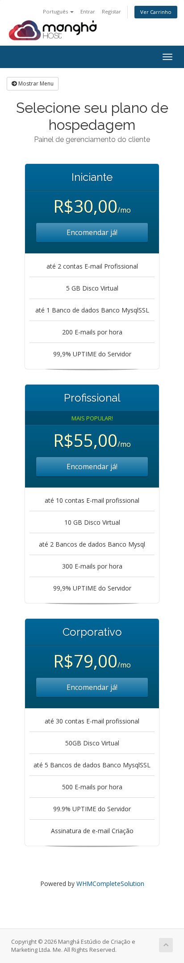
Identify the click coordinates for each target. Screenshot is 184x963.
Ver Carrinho (155, 12)
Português (56, 11)
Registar (111, 11)
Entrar (87, 11)
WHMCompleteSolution (110, 883)
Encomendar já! (92, 232)
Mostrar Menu (35, 83)
